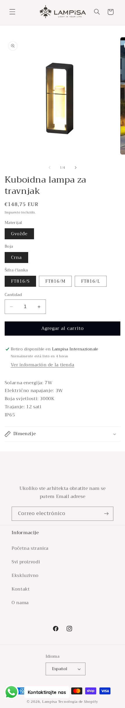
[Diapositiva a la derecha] (75, 167)
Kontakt (21, 589)
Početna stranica (30, 548)
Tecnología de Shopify (78, 702)
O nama (20, 602)
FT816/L (90, 281)
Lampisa (49, 702)
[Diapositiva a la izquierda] (49, 167)
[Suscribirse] (106, 514)
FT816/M (55, 281)
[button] (12, 12)
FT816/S (20, 281)
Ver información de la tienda (42, 365)
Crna (16, 257)
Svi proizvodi (26, 562)
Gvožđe (19, 234)
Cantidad (13, 295)
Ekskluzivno (25, 575)
